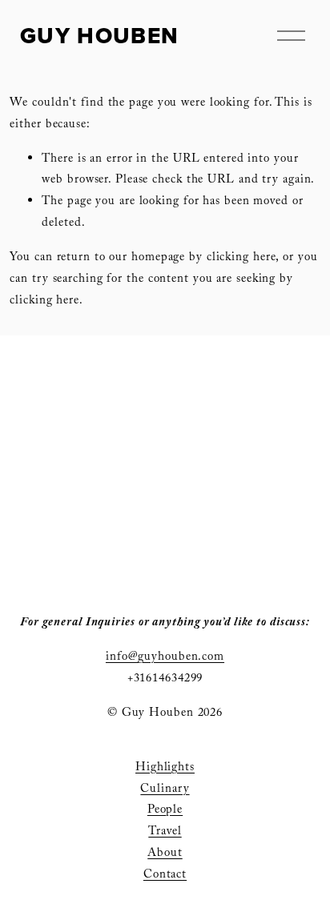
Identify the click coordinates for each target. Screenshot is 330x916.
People (165, 811)
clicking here (241, 258)
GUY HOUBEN (99, 35)
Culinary (164, 790)
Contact (165, 876)
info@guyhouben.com (165, 658)
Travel (164, 832)
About (164, 854)
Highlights (165, 768)
